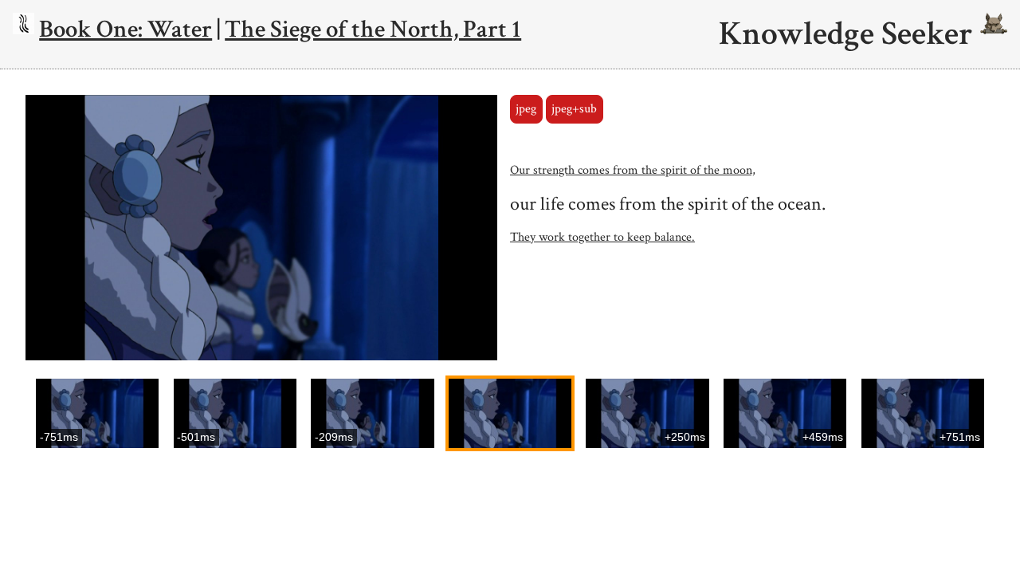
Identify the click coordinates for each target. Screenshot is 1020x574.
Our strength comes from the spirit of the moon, (632, 170)
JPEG (526, 108)
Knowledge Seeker (849, 34)
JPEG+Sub (574, 108)
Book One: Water (125, 29)
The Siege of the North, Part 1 (373, 29)
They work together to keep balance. (602, 237)
